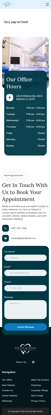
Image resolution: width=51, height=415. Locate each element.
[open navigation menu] (47, 4)
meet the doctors (40, 379)
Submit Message (25, 327)
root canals (37, 395)
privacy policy (38, 401)
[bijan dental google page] (33, 362)
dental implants (9, 395)
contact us (7, 390)
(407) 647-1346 (19, 228)
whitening (7, 401)
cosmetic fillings (39, 390)
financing (36, 385)
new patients (8, 385)
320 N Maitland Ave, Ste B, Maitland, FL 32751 (29, 97)
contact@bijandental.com (23, 238)
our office (7, 379)
